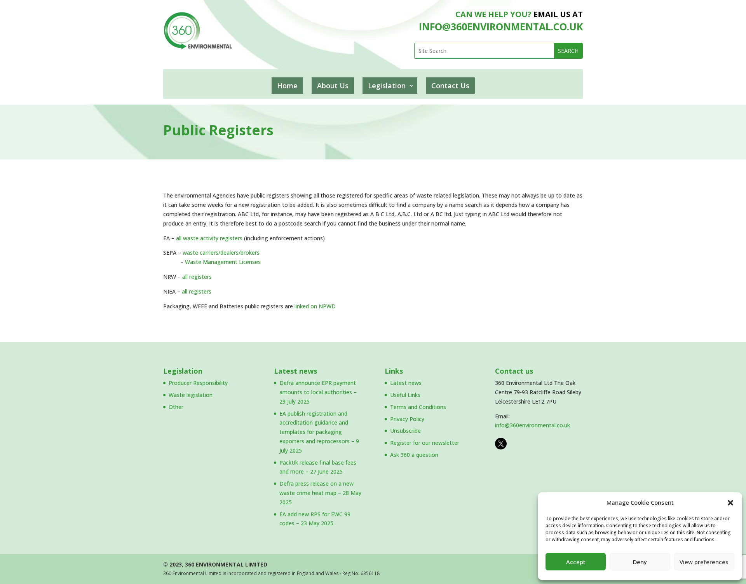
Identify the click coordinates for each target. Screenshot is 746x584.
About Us (333, 85)
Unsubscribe (405, 430)
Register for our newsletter (424, 442)
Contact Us (450, 85)
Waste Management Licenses (223, 262)
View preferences (704, 562)
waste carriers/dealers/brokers (221, 252)
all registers (197, 276)
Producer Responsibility (198, 382)
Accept (576, 562)
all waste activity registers (209, 238)
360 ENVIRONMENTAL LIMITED (226, 564)
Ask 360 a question (414, 454)
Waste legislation (191, 395)
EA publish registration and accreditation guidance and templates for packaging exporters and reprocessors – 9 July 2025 (319, 432)
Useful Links (405, 395)
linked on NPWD (315, 306)
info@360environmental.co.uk (532, 425)
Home (287, 85)
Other (176, 407)
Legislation (387, 85)
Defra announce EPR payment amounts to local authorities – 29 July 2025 (318, 392)
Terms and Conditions (418, 407)
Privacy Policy (407, 419)
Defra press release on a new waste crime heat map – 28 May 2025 (320, 493)
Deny (640, 562)
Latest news (295, 371)
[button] (730, 503)
